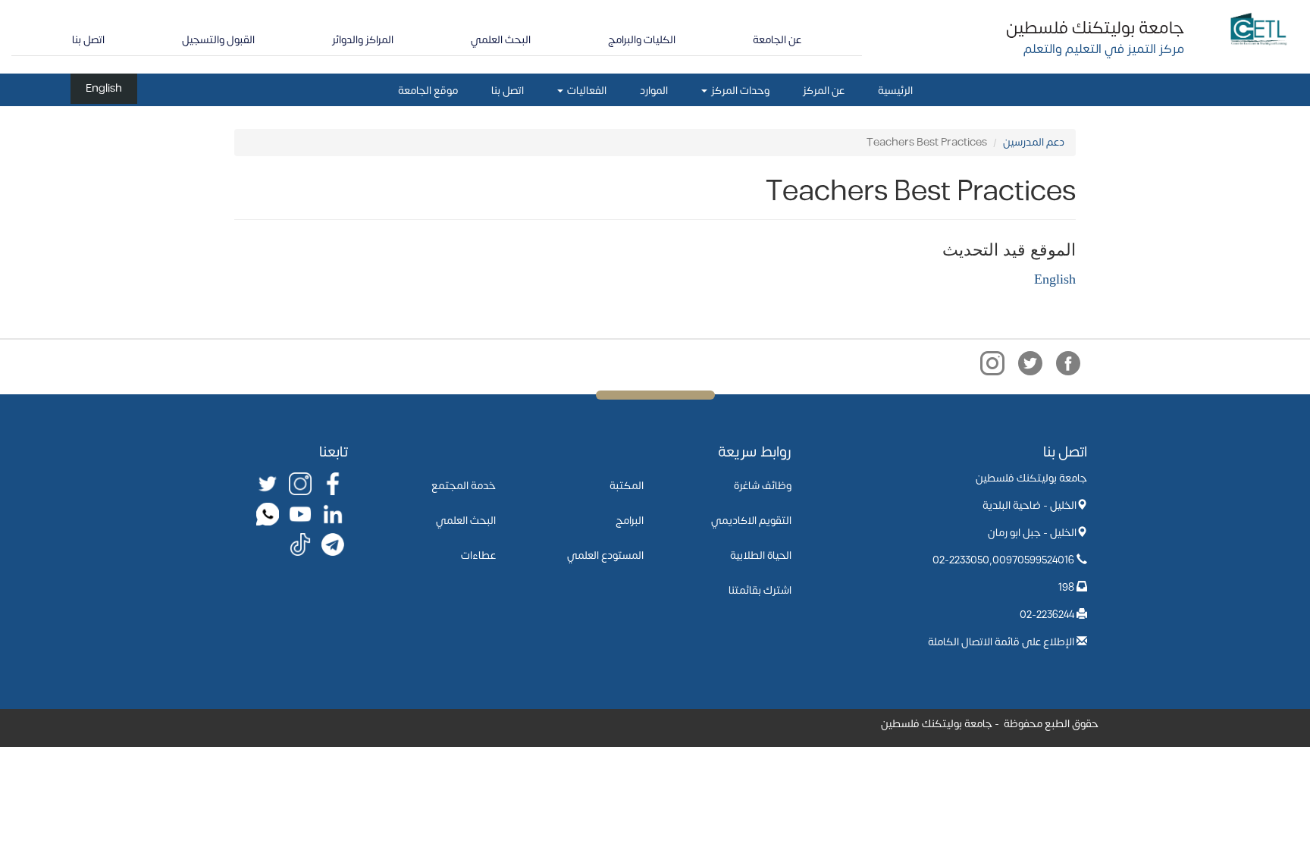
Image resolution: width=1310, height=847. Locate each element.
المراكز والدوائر (362, 40)
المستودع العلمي (605, 555)
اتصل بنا (88, 40)
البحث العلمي (501, 40)
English (104, 88)
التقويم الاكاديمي (751, 520)
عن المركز (824, 90)
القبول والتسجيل (218, 40)
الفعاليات (585, 90)
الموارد (654, 90)
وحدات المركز (739, 90)
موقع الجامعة (428, 90)
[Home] (1258, 27)
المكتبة (627, 485)
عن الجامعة (777, 40)
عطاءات (478, 555)
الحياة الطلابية (760, 555)
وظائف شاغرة (762, 485)
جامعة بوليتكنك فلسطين (1095, 28)
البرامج (630, 520)
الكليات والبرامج (641, 40)
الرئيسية (895, 90)
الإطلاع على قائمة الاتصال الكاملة (1001, 642)
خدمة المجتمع (463, 485)
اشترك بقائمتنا (760, 590)
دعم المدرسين (1033, 142)
